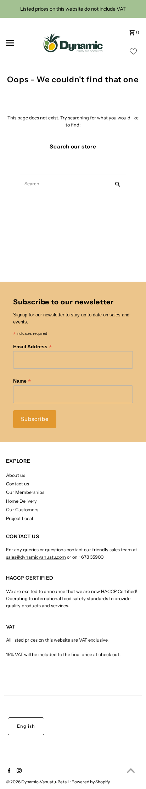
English (26, 726)
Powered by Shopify (91, 781)
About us (15, 475)
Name (22, 381)
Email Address (32, 346)
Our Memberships (25, 492)
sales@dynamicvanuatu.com (36, 557)
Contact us (17, 483)
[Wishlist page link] (133, 53)
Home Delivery (21, 501)
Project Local (19, 518)
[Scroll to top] (131, 770)
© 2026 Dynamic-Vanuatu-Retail (37, 781)
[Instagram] (18, 771)
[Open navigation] (19, 43)
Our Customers (22, 509)
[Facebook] (8, 771)
